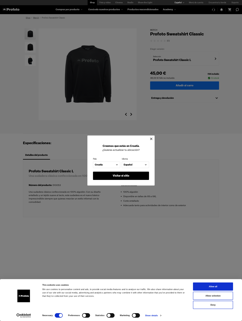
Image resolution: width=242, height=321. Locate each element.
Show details (151, 315)
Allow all (213, 286)
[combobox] (106, 165)
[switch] (86, 315)
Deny (213, 305)
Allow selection (213, 296)
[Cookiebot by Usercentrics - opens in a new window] (23, 315)
